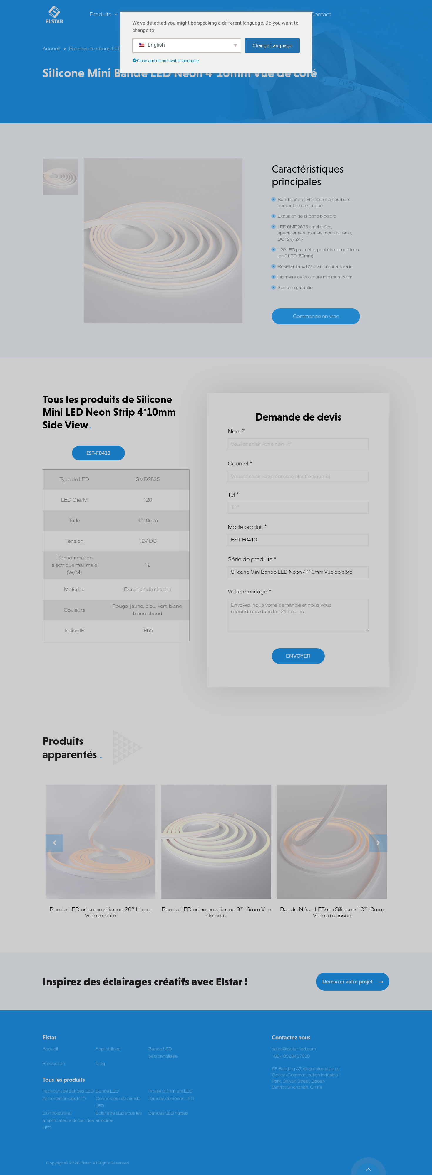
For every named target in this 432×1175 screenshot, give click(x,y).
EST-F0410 (98, 453)
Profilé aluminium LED (170, 1091)
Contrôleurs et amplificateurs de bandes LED (68, 1120)
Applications (108, 1049)
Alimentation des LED (64, 1098)
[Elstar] (54, 14)
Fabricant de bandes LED (68, 1091)
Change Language (272, 45)
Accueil (51, 48)
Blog (100, 1063)
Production (54, 1063)
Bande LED (107, 1091)
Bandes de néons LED (95, 48)
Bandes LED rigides (168, 1113)
